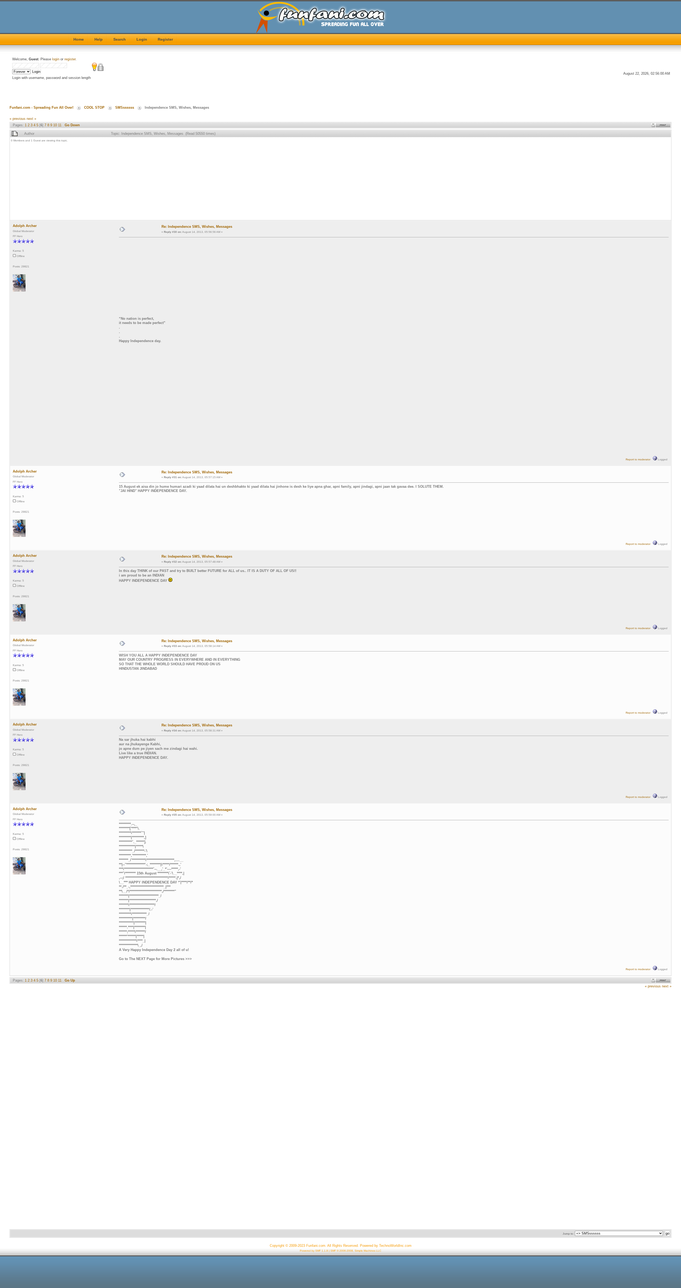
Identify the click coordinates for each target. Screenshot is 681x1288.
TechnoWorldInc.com (395, 1246)
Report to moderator (638, 459)
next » (31, 119)
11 (59, 125)
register (70, 59)
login (55, 59)
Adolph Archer (25, 226)
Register (165, 39)
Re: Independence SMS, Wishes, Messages (196, 227)
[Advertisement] (170, 182)
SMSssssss (124, 108)
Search (119, 39)
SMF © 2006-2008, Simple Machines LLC (355, 1250)
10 (55, 125)
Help (98, 39)
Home (78, 39)
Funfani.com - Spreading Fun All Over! (41, 108)
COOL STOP (94, 108)
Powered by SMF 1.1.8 (314, 1250)
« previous (18, 119)
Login (141, 39)
